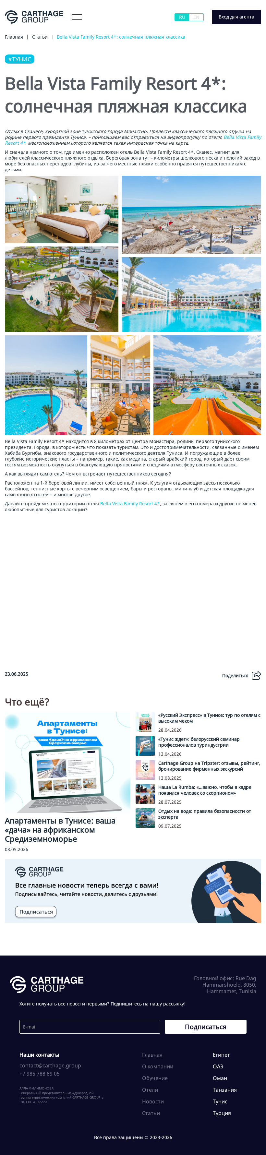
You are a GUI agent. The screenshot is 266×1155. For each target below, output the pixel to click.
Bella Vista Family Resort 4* (130, 503)
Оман (220, 1078)
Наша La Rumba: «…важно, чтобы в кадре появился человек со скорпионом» (204, 790)
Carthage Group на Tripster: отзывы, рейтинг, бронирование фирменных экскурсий (209, 766)
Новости (153, 1101)
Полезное (138, 30)
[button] (77, 17)
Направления (103, 30)
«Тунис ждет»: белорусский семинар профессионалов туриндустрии (199, 742)
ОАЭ (218, 1066)
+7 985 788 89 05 (39, 1073)
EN (196, 17)
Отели (150, 1089)
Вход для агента (236, 17)
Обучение (155, 1078)
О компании (28, 30)
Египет (221, 1054)
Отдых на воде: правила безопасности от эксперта (204, 814)
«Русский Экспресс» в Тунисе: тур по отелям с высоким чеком (209, 718)
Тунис (220, 1101)
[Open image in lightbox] (61, 209)
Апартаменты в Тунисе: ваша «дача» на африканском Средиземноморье (60, 829)
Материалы (65, 30)
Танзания (225, 1089)
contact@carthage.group (50, 1065)
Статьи (151, 1113)
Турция (222, 1113)
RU (182, 17)
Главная (152, 1054)
